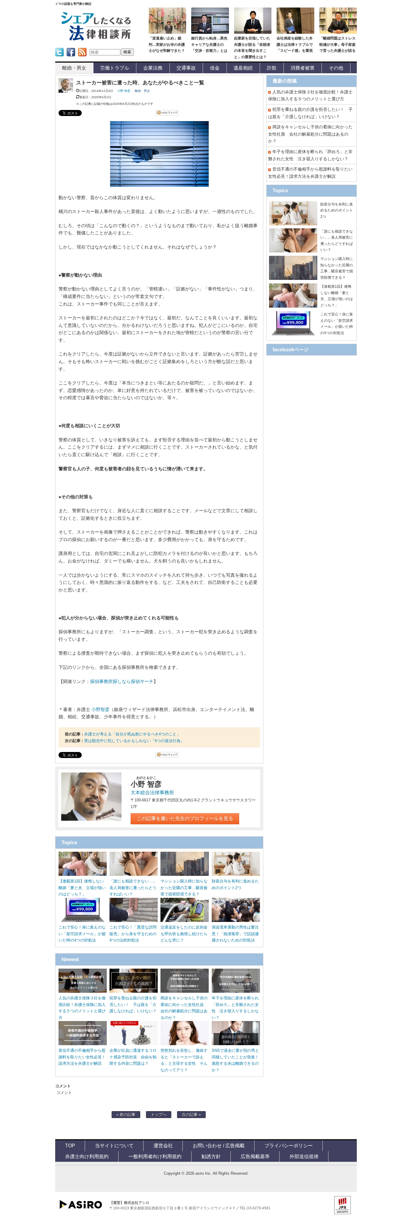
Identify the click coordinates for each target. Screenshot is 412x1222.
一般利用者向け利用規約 (155, 1156)
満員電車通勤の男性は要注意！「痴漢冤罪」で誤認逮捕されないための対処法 (235, 934)
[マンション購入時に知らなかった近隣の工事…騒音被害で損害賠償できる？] (184, 874)
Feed (80, 58)
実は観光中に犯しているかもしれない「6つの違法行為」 (134, 740)
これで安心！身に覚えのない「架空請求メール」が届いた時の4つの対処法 (82, 934)
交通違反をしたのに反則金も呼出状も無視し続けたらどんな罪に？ (184, 934)
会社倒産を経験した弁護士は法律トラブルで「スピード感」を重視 (295, 44)
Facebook (71, 58)
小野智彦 (100, 709)
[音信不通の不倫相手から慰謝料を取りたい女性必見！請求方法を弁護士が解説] (83, 1044)
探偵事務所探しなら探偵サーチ (122, 681)
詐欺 (272, 67)
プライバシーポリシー (289, 1145)
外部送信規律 (304, 1156)
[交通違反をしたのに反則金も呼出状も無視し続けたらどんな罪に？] (184, 920)
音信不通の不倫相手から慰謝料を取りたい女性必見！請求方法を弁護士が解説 (82, 1057)
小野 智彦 (123, 90)
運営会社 (163, 1145)
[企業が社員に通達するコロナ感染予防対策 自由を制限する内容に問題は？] (133, 1044)
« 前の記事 (125, 1114)
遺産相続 (243, 67)
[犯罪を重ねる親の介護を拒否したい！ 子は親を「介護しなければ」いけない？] (133, 991)
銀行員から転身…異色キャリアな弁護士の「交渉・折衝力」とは (209, 44)
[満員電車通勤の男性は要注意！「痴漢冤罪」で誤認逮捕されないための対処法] (236, 920)
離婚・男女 (74, 67)
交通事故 (186, 67)
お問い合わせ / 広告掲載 (219, 1145)
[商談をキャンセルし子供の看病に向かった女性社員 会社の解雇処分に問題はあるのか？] (184, 991)
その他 (336, 67)
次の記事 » (191, 1114)
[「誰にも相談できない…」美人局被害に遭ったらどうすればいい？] (133, 874)
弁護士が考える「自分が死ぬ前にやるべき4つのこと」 (132, 734)
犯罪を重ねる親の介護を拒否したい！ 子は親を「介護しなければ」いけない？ (133, 1005)
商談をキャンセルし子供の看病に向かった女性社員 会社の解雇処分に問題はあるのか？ (310, 133)
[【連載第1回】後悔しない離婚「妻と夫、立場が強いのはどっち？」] (83, 874)
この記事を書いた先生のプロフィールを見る (185, 818)
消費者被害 (302, 67)
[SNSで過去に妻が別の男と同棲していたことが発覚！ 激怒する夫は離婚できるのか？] (236, 1044)
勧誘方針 (211, 1156)
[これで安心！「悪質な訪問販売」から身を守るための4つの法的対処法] (133, 920)
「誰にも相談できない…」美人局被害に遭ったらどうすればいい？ (133, 888)
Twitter (58, 58)
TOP (70, 1145)
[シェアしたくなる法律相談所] (96, 39)
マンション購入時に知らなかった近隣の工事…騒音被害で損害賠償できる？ (184, 888)
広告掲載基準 (255, 1156)
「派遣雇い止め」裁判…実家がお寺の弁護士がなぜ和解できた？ (167, 44)
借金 (215, 67)
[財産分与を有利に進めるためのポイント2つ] (236, 874)
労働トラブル (114, 67)
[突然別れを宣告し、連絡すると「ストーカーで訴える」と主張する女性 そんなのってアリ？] (184, 1044)
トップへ (158, 1114)
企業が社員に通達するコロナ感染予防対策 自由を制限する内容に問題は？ (133, 1057)
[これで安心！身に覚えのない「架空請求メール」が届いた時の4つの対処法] (83, 920)
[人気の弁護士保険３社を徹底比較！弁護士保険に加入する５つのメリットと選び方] (83, 991)
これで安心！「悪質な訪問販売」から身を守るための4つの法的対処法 (133, 934)
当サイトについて (114, 1145)
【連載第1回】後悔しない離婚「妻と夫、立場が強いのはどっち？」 (82, 888)
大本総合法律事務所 (152, 792)
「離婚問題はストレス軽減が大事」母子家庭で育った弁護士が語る (337, 44)
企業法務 (153, 67)
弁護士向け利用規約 (87, 1156)
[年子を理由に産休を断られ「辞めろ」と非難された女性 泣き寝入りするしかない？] (236, 991)
